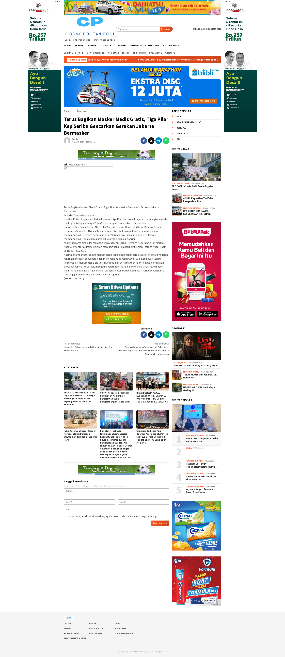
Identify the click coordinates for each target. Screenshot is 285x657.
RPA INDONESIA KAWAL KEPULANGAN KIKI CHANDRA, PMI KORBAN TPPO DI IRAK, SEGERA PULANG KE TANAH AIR (152, 397)
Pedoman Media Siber (75, 638)
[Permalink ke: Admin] (67, 140)
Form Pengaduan (123, 633)
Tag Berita (182, 133)
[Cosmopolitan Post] (90, 28)
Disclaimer (120, 628)
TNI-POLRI (197, 195)
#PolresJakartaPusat (189, 122)
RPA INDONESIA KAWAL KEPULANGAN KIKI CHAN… (197, 212)
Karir (117, 623)
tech (179, 139)
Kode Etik (94, 623)
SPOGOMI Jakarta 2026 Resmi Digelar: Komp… (193, 188)
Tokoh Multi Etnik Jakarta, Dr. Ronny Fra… (200, 376)
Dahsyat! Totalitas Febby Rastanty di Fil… (195, 365)
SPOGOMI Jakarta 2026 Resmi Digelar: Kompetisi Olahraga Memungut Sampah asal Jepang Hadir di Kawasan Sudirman (155, 59)
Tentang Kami (71, 633)
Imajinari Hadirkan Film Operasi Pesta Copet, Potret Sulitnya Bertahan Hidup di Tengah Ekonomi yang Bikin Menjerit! (152, 436)
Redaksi (68, 628)
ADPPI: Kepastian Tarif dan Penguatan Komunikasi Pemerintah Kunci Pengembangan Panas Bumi (115, 397)
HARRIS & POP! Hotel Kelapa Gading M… (199, 389)
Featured (176, 183)
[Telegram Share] (158, 140)
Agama (189, 448)
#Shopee (181, 127)
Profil (184, 363)
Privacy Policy (97, 628)
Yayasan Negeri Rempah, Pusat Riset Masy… (200, 491)
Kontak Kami (96, 633)
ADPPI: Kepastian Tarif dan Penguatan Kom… (198, 200)
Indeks (67, 623)
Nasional (185, 183)
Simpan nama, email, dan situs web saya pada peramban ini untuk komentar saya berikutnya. (112, 516)
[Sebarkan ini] (144, 140)
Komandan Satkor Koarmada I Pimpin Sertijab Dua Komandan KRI (88, 347)
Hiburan (199, 461)
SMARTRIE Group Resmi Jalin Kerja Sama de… (202, 440)
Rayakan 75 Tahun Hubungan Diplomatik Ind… (201, 465)
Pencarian (166, 29)
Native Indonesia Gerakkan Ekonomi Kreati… (201, 478)
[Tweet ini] (151, 140)
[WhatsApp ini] (166, 140)
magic (180, 116)
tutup (57, 1)
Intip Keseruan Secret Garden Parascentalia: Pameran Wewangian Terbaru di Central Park (80, 435)
